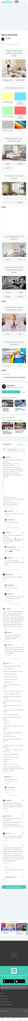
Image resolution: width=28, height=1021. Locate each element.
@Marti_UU (8, 790)
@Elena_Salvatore (8, 535)
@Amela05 (6, 537)
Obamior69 (10, 511)
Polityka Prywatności (5, 1001)
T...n (7, 845)
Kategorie (14, 1020)
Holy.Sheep (8, 816)
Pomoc (2, 993)
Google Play (10, 981)
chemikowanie (11, 519)
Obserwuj (11, 44)
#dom (3, 420)
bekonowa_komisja (10, 877)
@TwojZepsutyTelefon (11, 870)
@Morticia (7, 647)
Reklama (6, 987)
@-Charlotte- (8, 635)
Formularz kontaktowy (6, 1004)
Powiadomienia (19, 1020)
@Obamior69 (8, 522)
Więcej (25, 1020)
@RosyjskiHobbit (9, 513)
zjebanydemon (9, 574)
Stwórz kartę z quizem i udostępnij (15, 377)
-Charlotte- (8, 608)
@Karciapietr (8, 588)
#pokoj (15, 420)
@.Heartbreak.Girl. (18, 535)
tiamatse (9, 632)
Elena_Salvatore (11, 547)
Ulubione (16, 44)
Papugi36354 (10, 585)
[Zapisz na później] (19, 44)
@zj (6, 596)
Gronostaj (8, 457)
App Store (21, 981)
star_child (7, 38)
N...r (8, 867)
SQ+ (17, 1)
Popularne (8, 1020)
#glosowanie (9, 420)
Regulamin (3, 996)
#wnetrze (21, 420)
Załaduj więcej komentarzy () (14, 887)
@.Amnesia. (8, 550)
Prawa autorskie (4, 998)
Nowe (3, 1020)
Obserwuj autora (12, 391)
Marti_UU (8, 663)
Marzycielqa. (9, 800)
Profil (23, 392)
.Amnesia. (8, 532)
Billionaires (10, 557)
